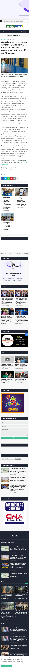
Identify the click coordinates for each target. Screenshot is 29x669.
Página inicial (4, 39)
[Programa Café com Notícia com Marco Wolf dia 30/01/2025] (7, 359)
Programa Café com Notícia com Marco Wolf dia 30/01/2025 (7, 366)
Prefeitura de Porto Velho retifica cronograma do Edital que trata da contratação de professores (7, 226)
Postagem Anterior (6, 253)
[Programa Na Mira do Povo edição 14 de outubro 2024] (21, 374)
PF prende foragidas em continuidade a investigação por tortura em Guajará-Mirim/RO (21, 596)
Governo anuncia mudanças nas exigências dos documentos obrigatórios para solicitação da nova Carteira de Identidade (18, 471)
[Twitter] (5, 178)
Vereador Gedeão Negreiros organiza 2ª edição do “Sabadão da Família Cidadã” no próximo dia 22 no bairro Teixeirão (7, 320)
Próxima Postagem (22, 253)
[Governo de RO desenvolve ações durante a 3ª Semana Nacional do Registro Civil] (5, 575)
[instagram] (16, 536)
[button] (25, 21)
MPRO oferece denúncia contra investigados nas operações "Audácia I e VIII (21, 613)
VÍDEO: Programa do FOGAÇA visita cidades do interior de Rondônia (21, 366)
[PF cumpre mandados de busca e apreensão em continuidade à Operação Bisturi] (7, 589)
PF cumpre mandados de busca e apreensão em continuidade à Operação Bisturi (6, 596)
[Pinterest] (11, 178)
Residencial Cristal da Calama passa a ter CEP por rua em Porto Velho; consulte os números (18, 479)
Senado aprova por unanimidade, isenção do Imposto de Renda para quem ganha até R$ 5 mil (21, 319)
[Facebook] (2, 178)
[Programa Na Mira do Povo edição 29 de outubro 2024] (7, 374)
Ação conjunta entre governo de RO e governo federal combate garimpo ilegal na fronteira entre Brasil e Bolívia (7, 614)
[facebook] (13, 536)
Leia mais (9, 662)
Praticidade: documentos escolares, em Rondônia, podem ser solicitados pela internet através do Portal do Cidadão (21, 201)
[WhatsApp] (8, 178)
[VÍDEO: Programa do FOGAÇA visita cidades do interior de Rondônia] (21, 359)
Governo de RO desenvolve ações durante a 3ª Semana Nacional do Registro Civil (18, 575)
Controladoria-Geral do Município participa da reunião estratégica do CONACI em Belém (19, 647)
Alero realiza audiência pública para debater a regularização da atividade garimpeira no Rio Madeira (7, 301)
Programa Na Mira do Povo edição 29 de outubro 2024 (6, 381)
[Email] (14, 178)
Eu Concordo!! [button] (6, 666)
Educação (11, 39)
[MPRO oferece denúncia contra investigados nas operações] (21, 606)
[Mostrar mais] (17, 178)
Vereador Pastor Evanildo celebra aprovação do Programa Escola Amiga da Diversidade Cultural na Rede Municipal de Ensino (18, 630)
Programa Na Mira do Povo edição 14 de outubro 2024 (20, 381)
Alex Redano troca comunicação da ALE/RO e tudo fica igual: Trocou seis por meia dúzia (13, 21)
